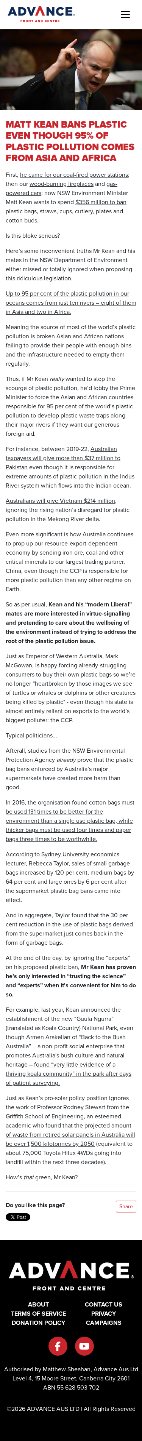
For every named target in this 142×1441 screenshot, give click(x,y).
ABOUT (38, 1304)
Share (126, 1207)
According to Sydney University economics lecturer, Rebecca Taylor (62, 859)
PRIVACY (103, 1313)
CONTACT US (103, 1304)
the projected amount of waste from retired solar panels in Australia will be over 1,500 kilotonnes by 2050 (70, 1134)
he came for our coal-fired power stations (74, 174)
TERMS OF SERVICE (38, 1313)
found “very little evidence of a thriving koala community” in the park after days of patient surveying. (68, 1073)
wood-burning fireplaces (62, 183)
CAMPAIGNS (104, 1322)
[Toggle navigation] (125, 14)
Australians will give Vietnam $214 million (60, 500)
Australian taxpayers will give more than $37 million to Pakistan (63, 458)
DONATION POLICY (38, 1322)
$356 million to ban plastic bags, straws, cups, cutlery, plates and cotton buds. (66, 211)
